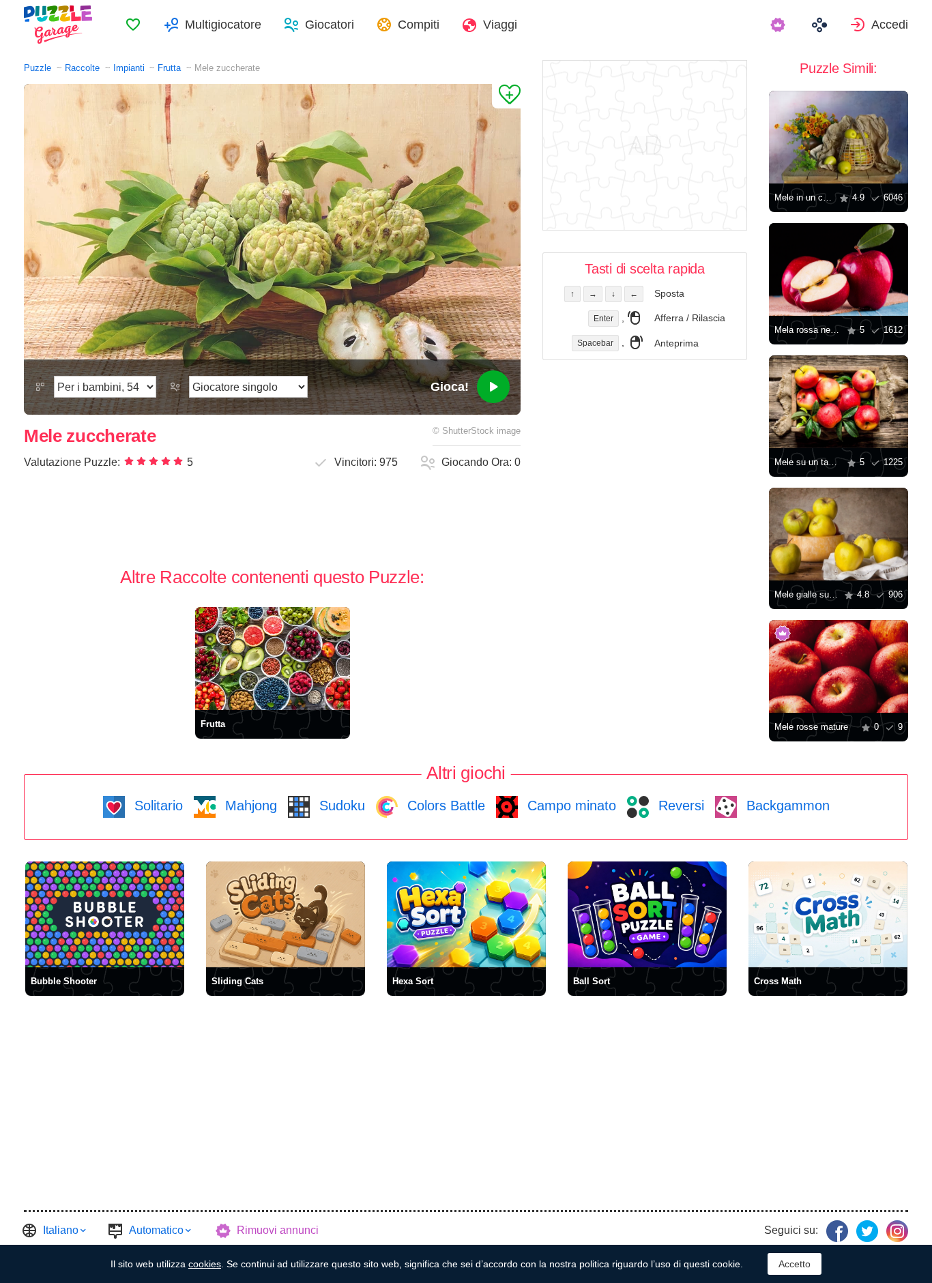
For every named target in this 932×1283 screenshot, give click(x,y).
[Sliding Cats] (285, 914)
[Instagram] (897, 1231)
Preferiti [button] (133, 24)
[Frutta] (272, 658)
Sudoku (340, 805)
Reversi (679, 805)
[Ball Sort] (647, 914)
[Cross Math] (827, 914)
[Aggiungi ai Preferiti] (506, 96)
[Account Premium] (779, 24)
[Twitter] (867, 1231)
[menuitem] (133, 24)
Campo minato (569, 805)
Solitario (156, 805)
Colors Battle (444, 805)
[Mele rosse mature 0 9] (838, 666)
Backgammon (786, 805)
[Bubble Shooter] (104, 914)
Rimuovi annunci (278, 1230)
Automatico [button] (156, 1230)
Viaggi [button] (500, 24)
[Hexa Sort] (466, 914)
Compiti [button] (418, 24)
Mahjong (249, 805)
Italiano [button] (60, 1230)
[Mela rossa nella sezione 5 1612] (838, 269)
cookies (204, 1263)
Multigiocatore (223, 24)
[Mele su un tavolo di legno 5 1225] (838, 401)
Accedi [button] (889, 24)
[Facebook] (837, 1231)
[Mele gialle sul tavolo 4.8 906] (838, 534)
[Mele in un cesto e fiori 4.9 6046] (838, 137)
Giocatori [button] (329, 24)
